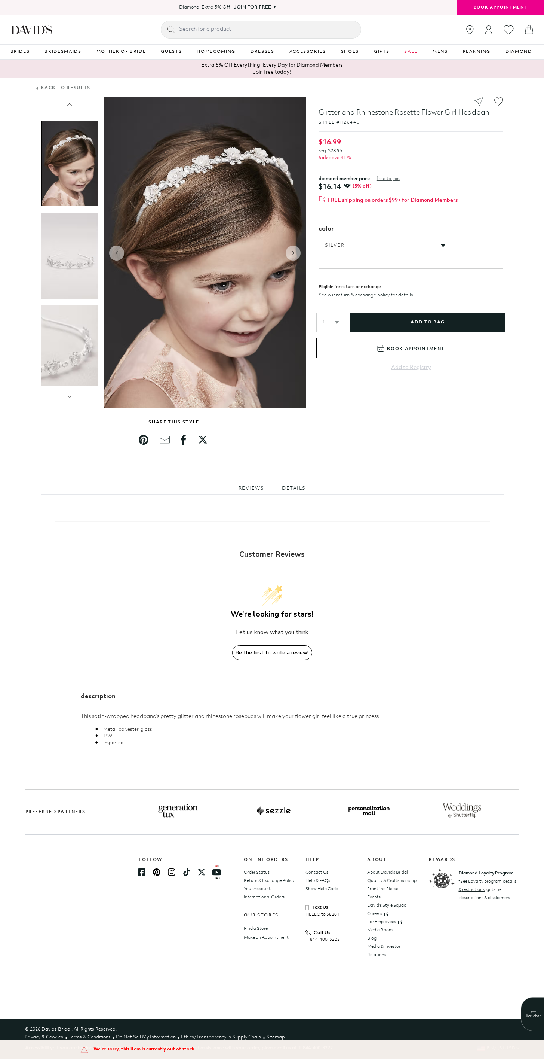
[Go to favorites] (508, 30)
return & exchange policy (363, 295)
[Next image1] (69, 396)
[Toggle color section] (500, 228)
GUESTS (171, 51)
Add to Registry (411, 368)
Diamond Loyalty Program (485, 873)
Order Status (257, 872)
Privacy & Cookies (44, 1037)
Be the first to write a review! (272, 652)
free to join (388, 178)
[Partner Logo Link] (178, 811)
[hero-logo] (31, 29)
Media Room (380, 930)
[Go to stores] (470, 30)
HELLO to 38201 (322, 914)
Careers (374, 914)
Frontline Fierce (382, 889)
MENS (440, 51)
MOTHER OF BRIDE (121, 51)
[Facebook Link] (141, 872)
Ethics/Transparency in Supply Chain (221, 1037)
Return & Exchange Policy (269, 881)
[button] (331, 322)
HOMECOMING (216, 51)
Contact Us (316, 872)
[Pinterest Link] (156, 872)
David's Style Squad (386, 905)
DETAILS (294, 488)
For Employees (381, 922)
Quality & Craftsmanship (392, 881)
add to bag (428, 322)
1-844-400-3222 (322, 939)
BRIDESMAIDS (62, 51)
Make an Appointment (266, 937)
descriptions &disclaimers (484, 898)
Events (374, 897)
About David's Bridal (387, 872)
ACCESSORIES (307, 51)
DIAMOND (518, 51)
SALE (411, 51)
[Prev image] (69, 104)
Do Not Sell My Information (146, 1037)
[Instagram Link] (171, 872)
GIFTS (381, 51)
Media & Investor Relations (383, 950)
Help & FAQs (317, 881)
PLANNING (477, 51)
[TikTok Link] (186, 872)
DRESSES (262, 51)
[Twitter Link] (201, 872)
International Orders (264, 897)
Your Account (257, 889)
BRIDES (20, 51)
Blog (372, 938)
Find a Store (256, 928)
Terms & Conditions (89, 1037)
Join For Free (252, 7)
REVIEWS (251, 488)
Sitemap (275, 1037)
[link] (143, 440)
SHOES (350, 51)
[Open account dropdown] (488, 30)
